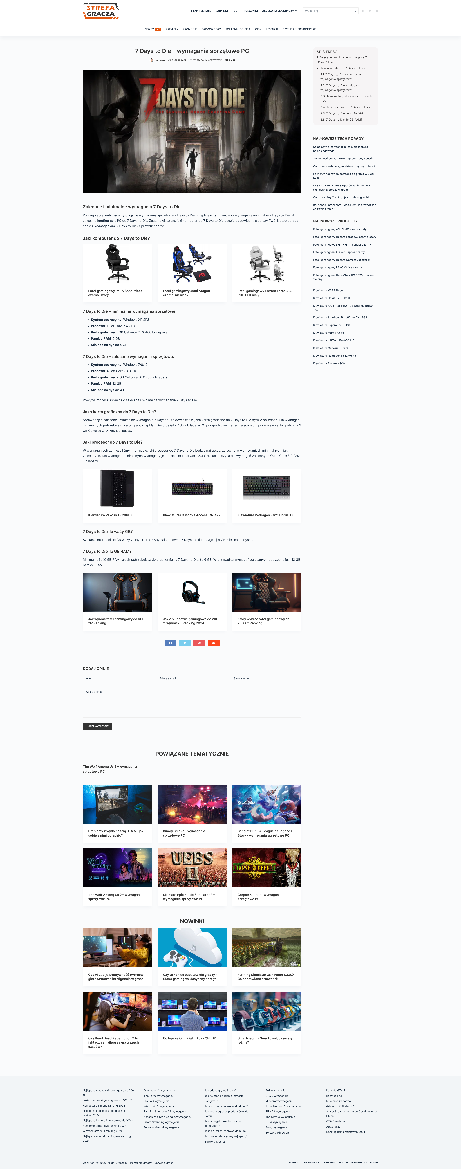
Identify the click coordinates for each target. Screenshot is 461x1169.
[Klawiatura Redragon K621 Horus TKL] (266, 488)
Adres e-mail (169, 678)
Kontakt (294, 1162)
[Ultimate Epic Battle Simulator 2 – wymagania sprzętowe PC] (192, 867)
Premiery (172, 29)
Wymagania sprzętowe (207, 60)
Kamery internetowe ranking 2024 (104, 1125)
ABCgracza (333, 1126)
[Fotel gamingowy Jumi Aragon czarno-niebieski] (192, 263)
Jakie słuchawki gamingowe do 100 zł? (107, 1100)
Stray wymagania (276, 1127)
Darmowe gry (211, 29)
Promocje (190, 29)
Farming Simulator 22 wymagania (165, 1111)
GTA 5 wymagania (276, 1096)
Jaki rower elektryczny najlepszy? (226, 1136)
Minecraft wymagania (278, 1101)
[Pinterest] (199, 643)
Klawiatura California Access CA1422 (192, 515)
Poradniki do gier (237, 29)
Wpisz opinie (94, 691)
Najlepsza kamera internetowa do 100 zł (108, 1120)
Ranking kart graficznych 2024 (345, 1132)
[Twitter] (370, 11)
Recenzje (272, 29)
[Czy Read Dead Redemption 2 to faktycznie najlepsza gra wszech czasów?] (117, 1011)
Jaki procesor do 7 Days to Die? (348, 107)
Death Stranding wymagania (161, 1122)
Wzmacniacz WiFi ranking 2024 (103, 1131)
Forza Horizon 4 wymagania (161, 1127)
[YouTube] (377, 11)
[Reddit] (214, 643)
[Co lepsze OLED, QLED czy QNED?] (192, 1011)
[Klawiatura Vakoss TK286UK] (117, 488)
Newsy (152, 29)
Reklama (329, 1162)
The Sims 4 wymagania (280, 1117)
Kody (257, 29)
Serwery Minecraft (277, 1132)
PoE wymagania (275, 1090)
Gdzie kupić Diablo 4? (340, 1106)
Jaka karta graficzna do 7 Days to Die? (346, 98)
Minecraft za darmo (338, 1101)
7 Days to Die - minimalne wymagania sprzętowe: (340, 77)
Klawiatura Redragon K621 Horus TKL (267, 515)
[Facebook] (363, 11)
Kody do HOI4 (335, 1096)
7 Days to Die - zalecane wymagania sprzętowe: (340, 88)
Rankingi (222, 10)
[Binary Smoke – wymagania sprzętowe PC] (192, 804)
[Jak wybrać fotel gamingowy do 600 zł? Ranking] (117, 592)
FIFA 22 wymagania (277, 1111)
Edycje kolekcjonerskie (299, 29)
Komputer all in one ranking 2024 (104, 1105)
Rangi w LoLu (213, 1101)
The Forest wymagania (158, 1096)
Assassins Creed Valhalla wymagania (167, 1117)
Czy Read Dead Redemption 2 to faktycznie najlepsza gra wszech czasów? (113, 1042)
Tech (235, 10)
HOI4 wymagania (276, 1122)
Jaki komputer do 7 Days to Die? (342, 68)
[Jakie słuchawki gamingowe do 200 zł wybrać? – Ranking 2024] (192, 592)
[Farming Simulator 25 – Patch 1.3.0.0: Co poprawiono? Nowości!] (266, 947)
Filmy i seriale (201, 10)
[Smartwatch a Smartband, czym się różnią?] (266, 1011)
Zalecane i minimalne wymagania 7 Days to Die (342, 59)
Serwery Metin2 (215, 1141)
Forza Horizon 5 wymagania (283, 1106)
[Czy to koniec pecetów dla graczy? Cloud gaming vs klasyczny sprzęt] (192, 947)
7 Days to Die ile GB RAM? (344, 119)
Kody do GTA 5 (335, 1090)
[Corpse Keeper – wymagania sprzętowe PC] (266, 867)
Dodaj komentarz (97, 726)
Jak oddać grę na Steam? (220, 1090)
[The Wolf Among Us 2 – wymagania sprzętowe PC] (117, 867)
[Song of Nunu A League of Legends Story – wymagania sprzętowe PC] (266, 804)
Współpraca (312, 1162)
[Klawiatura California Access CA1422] (192, 488)
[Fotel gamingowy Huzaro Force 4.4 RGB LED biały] (266, 263)
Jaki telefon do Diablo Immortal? (225, 1096)
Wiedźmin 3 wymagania (159, 1106)
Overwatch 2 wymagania (159, 1090)
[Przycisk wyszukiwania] (355, 10)
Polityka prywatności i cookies (358, 1162)
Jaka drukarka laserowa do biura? (226, 1131)
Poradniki (251, 10)
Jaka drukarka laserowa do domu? (226, 1106)
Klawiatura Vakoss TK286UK (110, 515)
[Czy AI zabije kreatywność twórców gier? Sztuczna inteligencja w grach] (117, 947)
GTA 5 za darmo (336, 1121)
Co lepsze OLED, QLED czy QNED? (189, 1038)
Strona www (241, 678)
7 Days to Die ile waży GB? (344, 113)
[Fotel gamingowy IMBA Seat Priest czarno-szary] (117, 263)
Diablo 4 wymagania (156, 1101)
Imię (89, 678)
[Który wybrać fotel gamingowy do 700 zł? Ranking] (266, 592)
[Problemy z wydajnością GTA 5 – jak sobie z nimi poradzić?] (117, 804)
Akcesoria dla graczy (278, 10)
